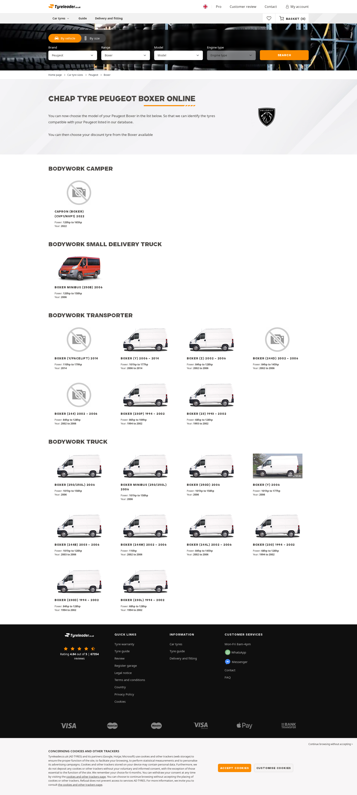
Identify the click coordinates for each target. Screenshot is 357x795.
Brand (52, 47)
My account (299, 6)
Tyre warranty (124, 644)
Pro (218, 6)
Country (120, 687)
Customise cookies (273, 768)
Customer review (243, 6)
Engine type (215, 47)
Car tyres (176, 644)
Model (158, 47)
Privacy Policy (124, 694)
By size (95, 38)
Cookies (120, 701)
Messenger (240, 662)
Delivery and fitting (109, 18)
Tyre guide (122, 651)
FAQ (228, 677)
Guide (83, 18)
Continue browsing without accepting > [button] (330, 744)
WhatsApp (238, 652)
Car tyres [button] (59, 18)
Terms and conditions (129, 680)
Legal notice (123, 673)
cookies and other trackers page (86, 776)
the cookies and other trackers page (80, 785)
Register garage (125, 665)
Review (119, 658)
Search (284, 55)
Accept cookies (234, 768)
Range (105, 47)
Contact (271, 6)
